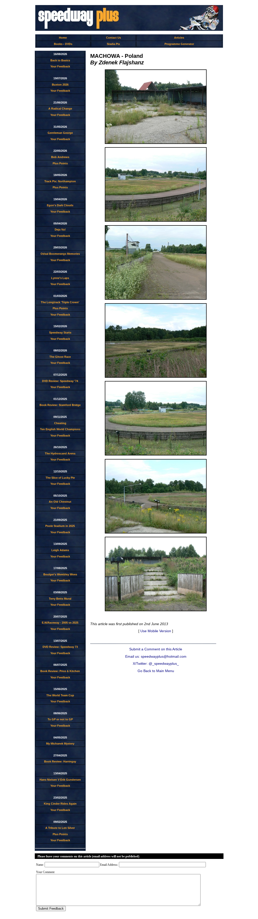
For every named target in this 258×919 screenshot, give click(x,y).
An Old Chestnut (60, 501)
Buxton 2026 (60, 84)
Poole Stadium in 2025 (60, 525)
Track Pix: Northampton (60, 181)
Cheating (60, 423)
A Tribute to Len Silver (60, 827)
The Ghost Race (60, 356)
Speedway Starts (60, 332)
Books (58, 43)
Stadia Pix (113, 43)
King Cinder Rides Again (60, 803)
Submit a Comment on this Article (155, 649)
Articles (179, 37)
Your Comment (45, 872)
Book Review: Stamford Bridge (60, 404)
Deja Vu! (60, 229)
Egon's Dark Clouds (60, 205)
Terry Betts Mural (60, 598)
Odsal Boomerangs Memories (60, 253)
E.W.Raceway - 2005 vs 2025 (60, 622)
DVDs (68, 43)
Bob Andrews (60, 157)
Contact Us (113, 37)
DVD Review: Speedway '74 (60, 380)
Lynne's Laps (60, 277)
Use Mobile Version (155, 631)
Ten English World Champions (60, 429)
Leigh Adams (60, 550)
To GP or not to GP (60, 719)
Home (63, 37)
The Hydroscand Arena (60, 453)
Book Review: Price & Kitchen (60, 671)
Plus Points (60, 163)
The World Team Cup (60, 695)
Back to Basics (60, 60)
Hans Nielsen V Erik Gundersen (60, 779)
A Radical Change (60, 108)
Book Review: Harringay (60, 761)
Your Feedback (60, 66)
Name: (40, 864)
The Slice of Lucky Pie (60, 477)
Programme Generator (179, 43)
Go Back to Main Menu (156, 671)
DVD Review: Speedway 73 (60, 646)
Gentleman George (60, 132)
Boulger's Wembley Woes (60, 574)
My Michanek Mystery (60, 743)
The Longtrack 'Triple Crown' (60, 302)
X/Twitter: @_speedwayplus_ (156, 664)
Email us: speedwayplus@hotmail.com (155, 656)
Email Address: (109, 864)
